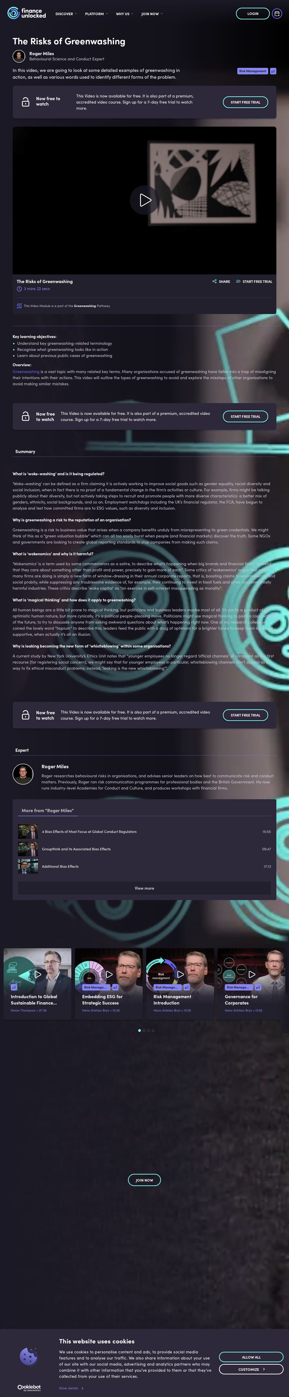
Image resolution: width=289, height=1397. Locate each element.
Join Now (150, 13)
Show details (68, 1388)
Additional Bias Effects (60, 866)
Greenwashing (85, 305)
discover (64, 13)
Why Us (122, 13)
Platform (94, 13)
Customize (248, 1368)
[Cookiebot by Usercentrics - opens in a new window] (29, 1388)
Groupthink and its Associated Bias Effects (76, 848)
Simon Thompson (23, 1010)
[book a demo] (277, 13)
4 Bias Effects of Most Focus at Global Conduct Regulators (89, 831)
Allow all (251, 1356)
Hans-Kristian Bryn (95, 1010)
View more (144, 888)
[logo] (26, 13)
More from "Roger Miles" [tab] (48, 810)
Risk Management (252, 71)
